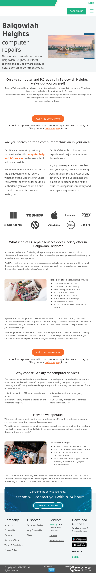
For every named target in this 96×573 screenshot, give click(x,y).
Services (53, 535)
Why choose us (34, 530)
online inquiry (52, 128)
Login (91, 2)
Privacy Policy (10, 550)
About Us (8, 525)
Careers (8, 535)
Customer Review (35, 525)
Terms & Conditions (13, 545)
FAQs (29, 535)
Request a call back (49, 505)
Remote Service (57, 540)
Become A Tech (11, 540)
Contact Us (9, 530)
